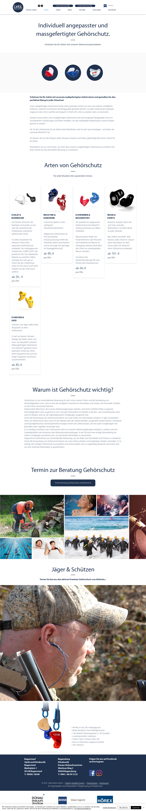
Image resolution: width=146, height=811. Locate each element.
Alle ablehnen (123, 808)
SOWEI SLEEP (28, 251)
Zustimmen (136, 808)
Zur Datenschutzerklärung (82, 809)
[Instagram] (99, 773)
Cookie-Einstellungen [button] (109, 808)
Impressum (104, 783)
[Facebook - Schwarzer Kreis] (39, 6)
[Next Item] (142, 527)
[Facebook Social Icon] (92, 773)
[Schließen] (143, 807)
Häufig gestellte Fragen (74, 783)
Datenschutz (92, 783)
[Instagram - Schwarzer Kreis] (42, 6)
